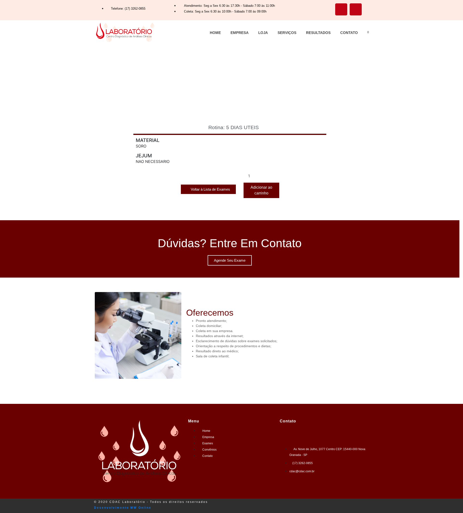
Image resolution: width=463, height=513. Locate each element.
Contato (349, 33)
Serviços (287, 33)
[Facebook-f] (341, 9)
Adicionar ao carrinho (261, 190)
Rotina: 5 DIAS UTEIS (233, 127)
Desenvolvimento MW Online (122, 507)
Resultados (318, 33)
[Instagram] (356, 9)
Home (215, 33)
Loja (263, 33)
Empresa (240, 33)
